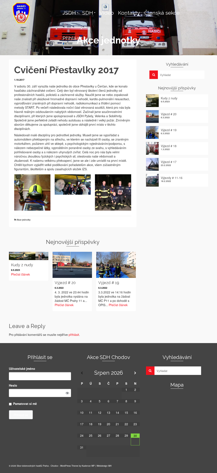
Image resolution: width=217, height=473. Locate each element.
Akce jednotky (24, 219)
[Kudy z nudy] (28, 256)
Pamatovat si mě (25, 403)
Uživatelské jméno (22, 368)
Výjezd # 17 (169, 162)
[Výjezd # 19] (116, 265)
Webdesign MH (104, 465)
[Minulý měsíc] (81, 373)
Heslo (13, 385)
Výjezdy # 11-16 (171, 178)
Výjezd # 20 (169, 114)
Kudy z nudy (169, 98)
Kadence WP (88, 465)
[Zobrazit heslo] (67, 393)
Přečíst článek (20, 274)
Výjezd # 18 (169, 146)
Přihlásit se (21, 415)
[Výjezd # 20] (72, 265)
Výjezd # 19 (169, 130)
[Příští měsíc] (135, 373)
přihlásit (74, 334)
